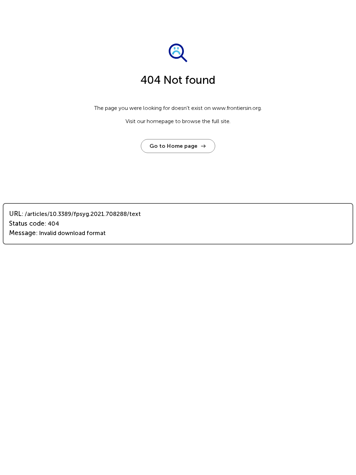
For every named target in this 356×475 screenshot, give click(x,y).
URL (15, 214)
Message (22, 233)
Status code (26, 223)
